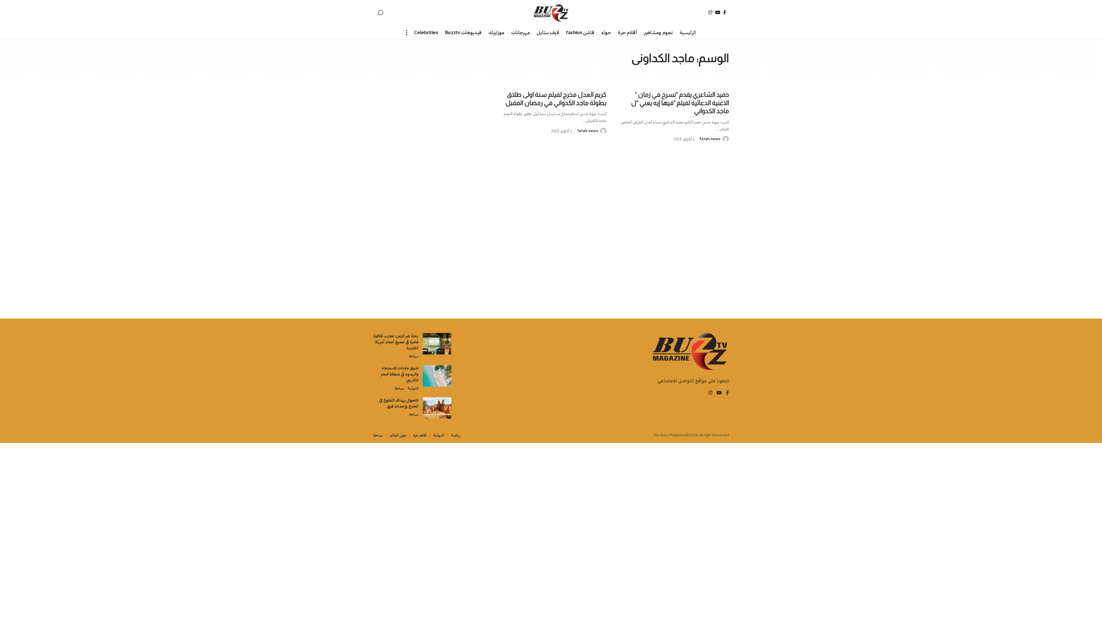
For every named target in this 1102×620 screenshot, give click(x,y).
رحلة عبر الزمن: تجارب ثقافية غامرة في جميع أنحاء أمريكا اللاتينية (395, 342)
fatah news (709, 139)
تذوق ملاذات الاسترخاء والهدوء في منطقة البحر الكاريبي (399, 374)
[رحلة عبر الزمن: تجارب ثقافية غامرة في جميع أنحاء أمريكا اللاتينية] (437, 343)
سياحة (413, 356)
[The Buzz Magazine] (551, 13)
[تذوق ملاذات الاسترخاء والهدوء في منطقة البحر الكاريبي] (437, 376)
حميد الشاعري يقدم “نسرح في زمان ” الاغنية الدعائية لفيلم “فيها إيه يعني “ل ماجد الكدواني (680, 103)
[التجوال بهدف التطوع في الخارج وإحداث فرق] (437, 408)
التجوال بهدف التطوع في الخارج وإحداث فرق (398, 403)
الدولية (413, 388)
